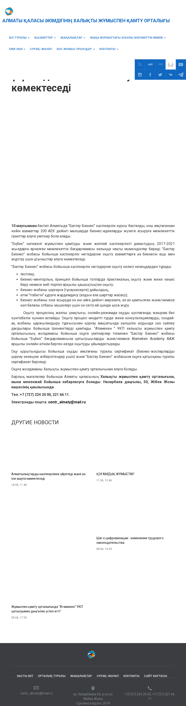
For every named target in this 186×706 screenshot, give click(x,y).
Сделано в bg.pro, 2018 (93, 703)
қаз (150, 64)
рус (160, 64)
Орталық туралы (52, 676)
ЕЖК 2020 (16, 49)
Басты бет (25, 676)
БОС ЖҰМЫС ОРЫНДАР (75, 49)
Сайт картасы (155, 676)
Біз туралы (18, 37)
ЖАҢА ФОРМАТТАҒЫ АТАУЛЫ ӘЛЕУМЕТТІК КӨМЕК (127, 37)
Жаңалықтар (71, 37)
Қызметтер (44, 37)
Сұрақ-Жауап (41, 49)
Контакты (107, 49)
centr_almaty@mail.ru (67, 402)
